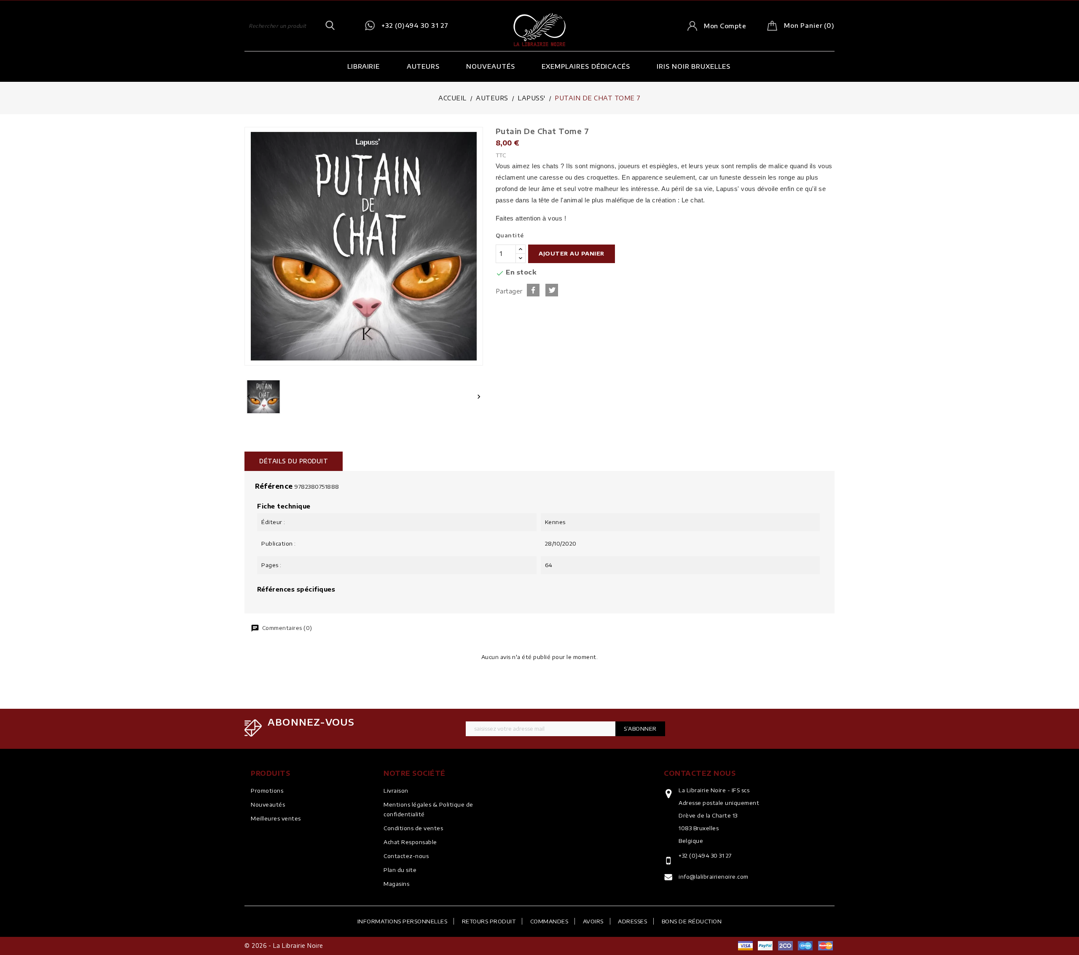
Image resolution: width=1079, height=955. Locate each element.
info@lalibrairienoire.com (714, 876)
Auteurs (423, 66)
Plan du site (400, 869)
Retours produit (489, 921)
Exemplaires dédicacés (586, 66)
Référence (274, 486)
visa (745, 945)
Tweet (551, 290)
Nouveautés (490, 66)
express (785, 945)
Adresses (632, 921)
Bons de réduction (692, 921)
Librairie (363, 66)
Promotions (267, 790)
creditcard (825, 945)
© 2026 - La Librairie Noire (283, 945)
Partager (533, 290)
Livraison (396, 790)
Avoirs (593, 921)
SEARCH (330, 26)
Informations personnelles (402, 921)
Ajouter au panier (571, 253)
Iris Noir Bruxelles (693, 66)
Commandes (549, 921)
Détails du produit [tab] (293, 461)
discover (765, 945)
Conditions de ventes (413, 828)
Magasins (396, 883)
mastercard (805, 945)
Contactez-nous (406, 856)
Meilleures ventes (276, 818)
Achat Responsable (410, 842)
